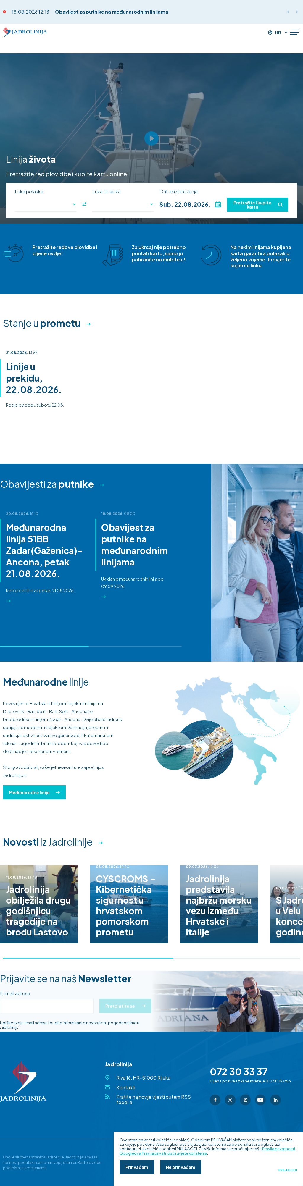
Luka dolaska (106, 191)
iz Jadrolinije (48, 842)
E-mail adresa (15, 993)
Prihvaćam (136, 1167)
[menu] (294, 32)
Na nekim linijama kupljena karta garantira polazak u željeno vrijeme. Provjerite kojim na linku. (261, 256)
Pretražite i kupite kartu (252, 204)
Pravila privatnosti (278, 1148)
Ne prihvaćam (180, 1167)
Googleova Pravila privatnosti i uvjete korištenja (163, 1153)
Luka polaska (29, 191)
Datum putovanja (178, 191)
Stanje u (41, 323)
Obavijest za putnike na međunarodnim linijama (111, 12)
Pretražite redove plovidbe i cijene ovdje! (65, 250)
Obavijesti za (47, 484)
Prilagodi (287, 1170)
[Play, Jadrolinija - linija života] (151, 138)
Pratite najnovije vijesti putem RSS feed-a (153, 1099)
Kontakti (125, 1087)
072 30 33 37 (238, 1071)
